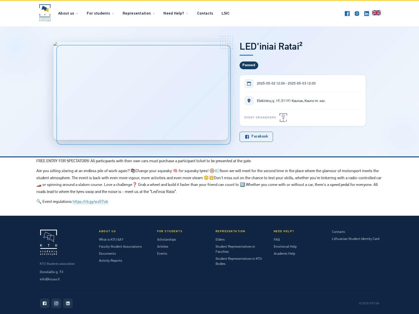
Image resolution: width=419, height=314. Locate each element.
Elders (220, 239)
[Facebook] (44, 303)
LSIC (225, 13)
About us (66, 13)
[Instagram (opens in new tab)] (357, 13)
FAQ (277, 239)
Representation (137, 13)
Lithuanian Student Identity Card (355, 239)
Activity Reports (110, 260)
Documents (107, 253)
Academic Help (284, 253)
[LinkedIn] (68, 303)
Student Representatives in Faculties (235, 249)
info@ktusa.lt (50, 279)
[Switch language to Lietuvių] (376, 13)
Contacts (205, 13)
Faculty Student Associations (120, 246)
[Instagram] (56, 303)
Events (162, 253)
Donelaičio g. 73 (51, 272)
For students (98, 13)
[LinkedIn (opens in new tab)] (367, 13)
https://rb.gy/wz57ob (90, 201)
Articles (162, 246)
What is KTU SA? (111, 239)
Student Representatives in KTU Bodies (239, 261)
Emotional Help (285, 246)
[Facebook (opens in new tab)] (347, 13)
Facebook (259, 136)
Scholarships (166, 239)
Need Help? (173, 13)
